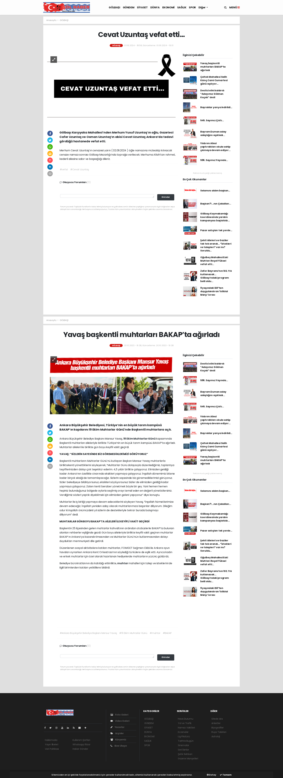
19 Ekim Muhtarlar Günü (139, 439)
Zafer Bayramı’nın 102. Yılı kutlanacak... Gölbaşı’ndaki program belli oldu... (216, 276)
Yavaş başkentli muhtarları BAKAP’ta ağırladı (213, 67)
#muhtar (155, 633)
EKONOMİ (168, 7)
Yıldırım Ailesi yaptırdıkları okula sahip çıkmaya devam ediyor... (215, 147)
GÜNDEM (128, 7)
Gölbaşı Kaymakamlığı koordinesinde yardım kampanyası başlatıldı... (215, 217)
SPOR (192, 7)
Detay (212, 774)
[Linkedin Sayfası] (69, 727)
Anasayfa (51, 20)
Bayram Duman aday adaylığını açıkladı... (213, 133)
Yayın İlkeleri (51, 744)
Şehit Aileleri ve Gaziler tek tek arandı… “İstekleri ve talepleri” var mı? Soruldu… (215, 245)
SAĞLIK (181, 7)
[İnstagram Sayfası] (58, 727)
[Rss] (75, 727)
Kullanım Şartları (81, 740)
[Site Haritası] (80, 727)
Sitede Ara (217, 718)
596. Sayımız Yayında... (214, 160)
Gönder (165, 197)
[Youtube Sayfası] (63, 727)
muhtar (122, 563)
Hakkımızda (51, 740)
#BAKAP (167, 633)
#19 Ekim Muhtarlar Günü (133, 633)
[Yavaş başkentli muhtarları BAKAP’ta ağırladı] (111, 385)
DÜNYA (155, 7)
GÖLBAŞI (114, 7)
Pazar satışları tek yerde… (216, 230)
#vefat (64, 169)
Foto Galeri (121, 714)
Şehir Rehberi (185, 754)
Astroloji (215, 736)
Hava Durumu (185, 718)
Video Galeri (121, 721)
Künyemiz (120, 739)
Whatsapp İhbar (81, 744)
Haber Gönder (80, 749)
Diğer (202, 7)
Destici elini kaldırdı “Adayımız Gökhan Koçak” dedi (212, 94)
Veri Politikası (52, 749)
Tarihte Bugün (186, 741)
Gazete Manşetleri (188, 758)
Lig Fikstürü (184, 736)
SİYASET (142, 7)
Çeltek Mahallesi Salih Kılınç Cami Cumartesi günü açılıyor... (214, 80)
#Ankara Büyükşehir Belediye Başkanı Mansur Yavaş (88, 633)
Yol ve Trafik (184, 723)
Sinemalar (183, 745)
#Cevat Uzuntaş (79, 169)
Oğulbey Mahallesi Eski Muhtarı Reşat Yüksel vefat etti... (214, 261)
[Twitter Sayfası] (51, 727)
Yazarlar (119, 727)
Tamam (227, 774)
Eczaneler (183, 732)
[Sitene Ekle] (87, 727)
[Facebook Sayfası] (46, 727)
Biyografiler (217, 727)
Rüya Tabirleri (218, 732)
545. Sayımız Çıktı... (212, 120)
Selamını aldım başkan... (215, 190)
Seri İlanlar (183, 749)
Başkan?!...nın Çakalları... (215, 203)
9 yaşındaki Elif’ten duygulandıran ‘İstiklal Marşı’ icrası (214, 291)
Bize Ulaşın (120, 745)
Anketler (215, 723)
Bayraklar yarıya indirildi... (216, 107)
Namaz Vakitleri (186, 727)
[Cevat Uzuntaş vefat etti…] (111, 88)
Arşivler (119, 733)
